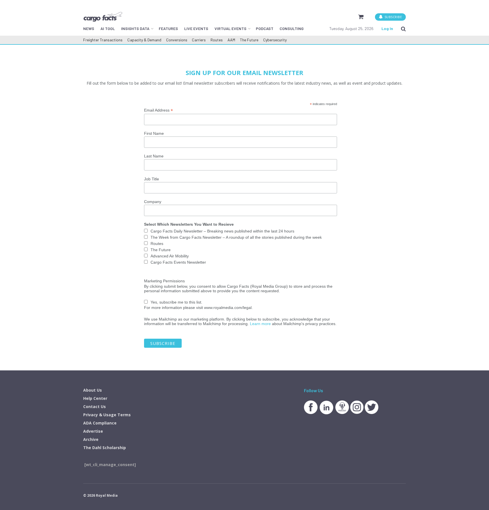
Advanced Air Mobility (170, 256)
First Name (154, 133)
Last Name (154, 156)
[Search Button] (403, 29)
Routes (217, 39)
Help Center (95, 398)
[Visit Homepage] (102, 17)
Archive (90, 439)
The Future (249, 39)
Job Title (151, 179)
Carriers (199, 39)
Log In (387, 28)
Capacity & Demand (144, 39)
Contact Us (94, 406)
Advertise (93, 431)
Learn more (260, 323)
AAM (231, 39)
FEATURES (168, 28)
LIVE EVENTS (196, 28)
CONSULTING (292, 28)
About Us (92, 390)
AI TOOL (107, 28)
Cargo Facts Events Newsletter (178, 262)
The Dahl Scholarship (104, 447)
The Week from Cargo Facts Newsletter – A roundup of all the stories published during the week (236, 237)
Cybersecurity (275, 39)
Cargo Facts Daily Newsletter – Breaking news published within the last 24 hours (222, 231)
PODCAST (264, 28)
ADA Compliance (100, 423)
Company (152, 201)
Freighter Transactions (103, 39)
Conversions (176, 39)
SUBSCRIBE (392, 17)
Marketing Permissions (164, 281)
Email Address (158, 110)
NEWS (88, 28)
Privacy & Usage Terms (107, 414)
